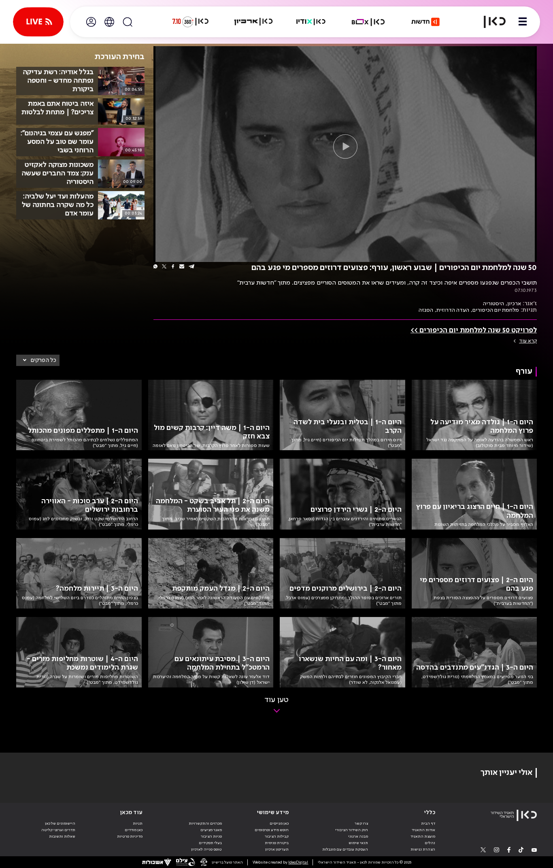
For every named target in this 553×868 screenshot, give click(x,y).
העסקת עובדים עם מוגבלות (345, 849)
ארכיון (514, 303)
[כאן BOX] (368, 22)
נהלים (430, 843)
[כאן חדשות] (425, 22)
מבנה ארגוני (358, 836)
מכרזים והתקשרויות (205, 823)
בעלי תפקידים (210, 843)
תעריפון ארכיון (277, 849)
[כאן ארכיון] (253, 22)
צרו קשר (361, 823)
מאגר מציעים (211, 830)
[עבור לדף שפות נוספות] (109, 22)
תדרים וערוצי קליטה (58, 830)
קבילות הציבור (277, 836)
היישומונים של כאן (60, 823)
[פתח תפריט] (523, 21)
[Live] (38, 21)
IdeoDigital (298, 862)
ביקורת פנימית (277, 843)
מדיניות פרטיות (130, 836)
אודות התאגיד (423, 830)
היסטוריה (493, 303)
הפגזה (426, 310)
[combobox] (38, 360)
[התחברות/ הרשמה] (91, 22)
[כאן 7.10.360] (190, 22)
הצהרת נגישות (422, 849)
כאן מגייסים (279, 823)
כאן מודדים (134, 830)
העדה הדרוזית (452, 310)
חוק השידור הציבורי (351, 830)
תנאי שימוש (358, 843)
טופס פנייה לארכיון (206, 849)
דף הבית (428, 823)
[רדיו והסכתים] (311, 22)
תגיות (138, 823)
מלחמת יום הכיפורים (495, 310)
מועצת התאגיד (422, 836)
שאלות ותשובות (62, 836)
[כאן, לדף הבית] (490, 22)
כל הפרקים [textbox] (43, 360)
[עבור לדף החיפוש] (127, 22)
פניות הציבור (211, 836)
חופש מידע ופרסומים (272, 830)
